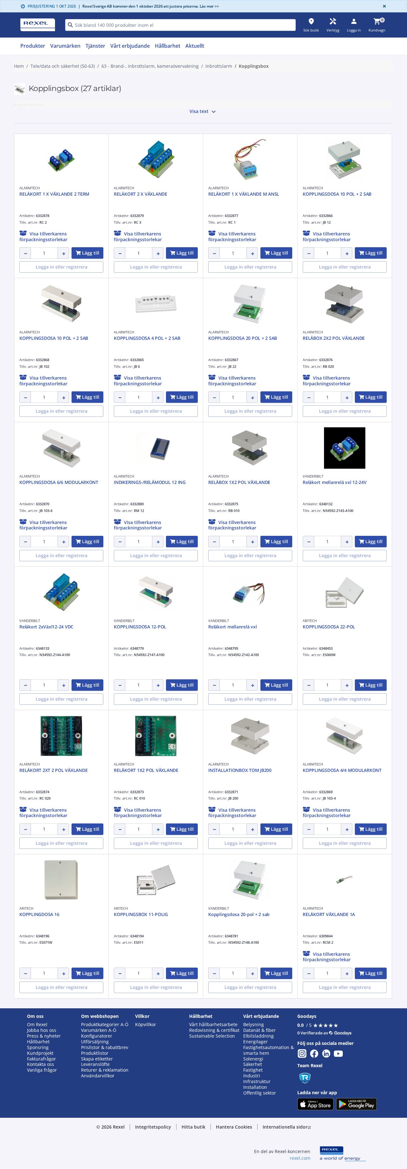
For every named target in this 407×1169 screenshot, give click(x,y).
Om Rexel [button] (37, 1024)
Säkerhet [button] (252, 1064)
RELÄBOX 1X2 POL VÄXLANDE (239, 482)
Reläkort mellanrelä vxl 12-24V (335, 482)
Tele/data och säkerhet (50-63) (63, 66)
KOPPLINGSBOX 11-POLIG (141, 914)
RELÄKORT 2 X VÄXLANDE (140, 194)
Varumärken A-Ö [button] (98, 1030)
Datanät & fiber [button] (259, 1030)
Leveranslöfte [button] (95, 1064)
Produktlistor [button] (94, 1053)
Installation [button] (255, 1087)
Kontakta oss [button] (40, 1064)
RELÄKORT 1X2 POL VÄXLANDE (146, 770)
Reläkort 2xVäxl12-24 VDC (46, 627)
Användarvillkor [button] (97, 1076)
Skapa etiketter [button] (97, 1059)
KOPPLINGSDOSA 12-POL (140, 627)
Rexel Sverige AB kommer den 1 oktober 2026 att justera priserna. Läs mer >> (148, 6)
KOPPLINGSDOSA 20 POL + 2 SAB (242, 338)
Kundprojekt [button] (40, 1053)
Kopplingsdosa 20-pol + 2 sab (239, 914)
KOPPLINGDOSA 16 (39, 914)
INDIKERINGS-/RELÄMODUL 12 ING (150, 482)
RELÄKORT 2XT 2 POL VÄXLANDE (53, 770)
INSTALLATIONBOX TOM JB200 (240, 770)
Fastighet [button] (253, 1070)
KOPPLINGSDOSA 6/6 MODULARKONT (58, 482)
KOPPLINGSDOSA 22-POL (329, 627)
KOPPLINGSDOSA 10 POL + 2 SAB (337, 194)
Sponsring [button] (38, 1047)
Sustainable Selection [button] (212, 1036)
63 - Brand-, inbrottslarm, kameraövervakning (150, 66)
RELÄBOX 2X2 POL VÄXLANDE (334, 338)
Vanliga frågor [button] (42, 1070)
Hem (19, 66)
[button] (43, 236)
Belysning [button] (253, 1024)
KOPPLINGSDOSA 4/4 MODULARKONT (342, 770)
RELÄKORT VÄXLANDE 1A (329, 914)
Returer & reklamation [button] (104, 1070)
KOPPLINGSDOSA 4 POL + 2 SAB (147, 338)
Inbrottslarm (218, 66)
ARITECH (310, 620)
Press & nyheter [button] (44, 1036)
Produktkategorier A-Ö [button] (104, 1024)
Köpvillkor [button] (145, 1024)
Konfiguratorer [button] (96, 1036)
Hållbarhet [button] (38, 1042)
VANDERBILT (313, 476)
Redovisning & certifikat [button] (214, 1030)
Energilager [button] (255, 1042)
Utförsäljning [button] (95, 1042)
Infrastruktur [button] (257, 1081)
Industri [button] (251, 1076)
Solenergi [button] (253, 1059)
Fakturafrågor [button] (41, 1059)
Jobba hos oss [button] (41, 1030)
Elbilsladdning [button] (258, 1036)
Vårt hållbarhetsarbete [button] (213, 1024)
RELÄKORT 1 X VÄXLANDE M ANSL (243, 194)
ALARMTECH (29, 188)
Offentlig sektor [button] (259, 1093)
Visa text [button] (203, 112)
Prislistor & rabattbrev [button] (104, 1047)
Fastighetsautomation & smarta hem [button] (268, 1050)
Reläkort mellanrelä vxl (232, 627)
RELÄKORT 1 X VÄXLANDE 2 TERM (54, 194)
